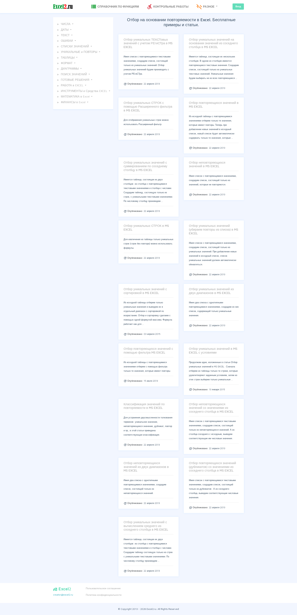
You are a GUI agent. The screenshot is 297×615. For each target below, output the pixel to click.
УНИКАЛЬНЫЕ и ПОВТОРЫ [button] (77, 52)
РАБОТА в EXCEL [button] (70, 86)
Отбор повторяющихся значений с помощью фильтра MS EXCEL (148, 350)
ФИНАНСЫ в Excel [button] (71, 102)
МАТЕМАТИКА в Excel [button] (73, 97)
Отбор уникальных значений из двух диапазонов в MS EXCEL (211, 291)
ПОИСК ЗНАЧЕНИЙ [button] (72, 75)
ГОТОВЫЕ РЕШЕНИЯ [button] (73, 80)
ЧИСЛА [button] (63, 24)
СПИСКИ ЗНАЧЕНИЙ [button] (73, 47)
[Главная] (63, 6)
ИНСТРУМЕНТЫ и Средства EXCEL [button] (82, 91)
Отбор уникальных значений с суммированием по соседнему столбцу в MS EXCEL (145, 166)
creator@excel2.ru (63, 594)
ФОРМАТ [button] (64, 63)
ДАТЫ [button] (62, 30)
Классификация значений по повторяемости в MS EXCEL (144, 406)
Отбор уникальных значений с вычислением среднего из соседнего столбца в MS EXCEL (146, 525)
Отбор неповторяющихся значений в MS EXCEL (207, 164)
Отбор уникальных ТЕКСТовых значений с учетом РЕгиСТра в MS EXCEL (148, 43)
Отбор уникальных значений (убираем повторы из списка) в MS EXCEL (213, 229)
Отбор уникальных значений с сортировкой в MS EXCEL (145, 291)
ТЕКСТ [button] (63, 35)
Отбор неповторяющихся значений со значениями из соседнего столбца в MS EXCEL (211, 407)
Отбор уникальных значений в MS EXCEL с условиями (213, 350)
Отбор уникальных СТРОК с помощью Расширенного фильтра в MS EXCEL (148, 106)
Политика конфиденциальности (104, 594)
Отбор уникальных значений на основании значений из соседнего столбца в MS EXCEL (213, 43)
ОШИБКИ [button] (65, 41)
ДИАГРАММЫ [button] (68, 69)
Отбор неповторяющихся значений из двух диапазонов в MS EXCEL (146, 466)
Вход (238, 6)
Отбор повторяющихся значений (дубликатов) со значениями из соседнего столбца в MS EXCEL (212, 466)
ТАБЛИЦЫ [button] (65, 58)
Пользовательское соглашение (103, 588)
